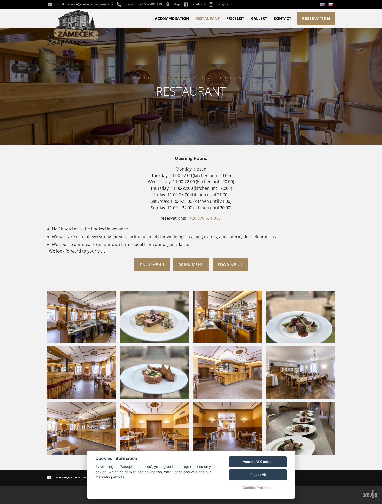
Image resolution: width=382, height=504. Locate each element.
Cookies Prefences (257, 488)
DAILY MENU (152, 264)
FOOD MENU (230, 264)
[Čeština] (331, 4)
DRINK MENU (191, 264)
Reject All (258, 475)
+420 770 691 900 (204, 218)
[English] (323, 4)
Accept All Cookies (258, 461)
